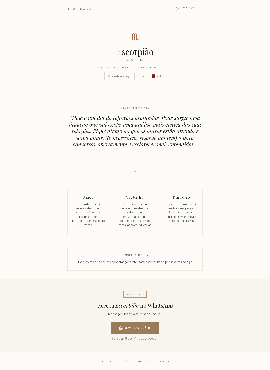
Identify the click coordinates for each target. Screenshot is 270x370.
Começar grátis (138, 328)
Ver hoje (164, 67)
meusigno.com (110, 361)
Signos (71, 8)
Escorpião (86, 8)
